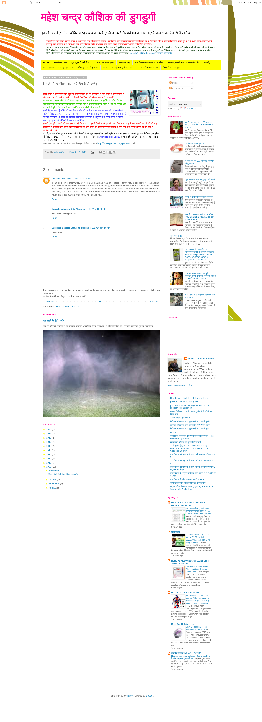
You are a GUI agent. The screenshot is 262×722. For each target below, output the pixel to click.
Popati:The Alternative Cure (185, 592)
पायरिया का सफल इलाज (105, 62)
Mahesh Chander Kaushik (201, 358)
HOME (46, 62)
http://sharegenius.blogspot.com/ (114, 143)
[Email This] (100, 152)
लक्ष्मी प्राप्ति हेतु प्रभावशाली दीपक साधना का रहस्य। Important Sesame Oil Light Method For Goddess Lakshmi (190, 448)
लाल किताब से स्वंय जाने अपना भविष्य (149, 62)
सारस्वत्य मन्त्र (124, 62)
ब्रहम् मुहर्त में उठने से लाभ (81, 62)
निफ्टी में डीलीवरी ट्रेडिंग (172, 67)
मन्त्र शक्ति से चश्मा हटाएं (148, 67)
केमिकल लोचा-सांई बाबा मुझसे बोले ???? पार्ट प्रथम (190, 428)
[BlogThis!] (104, 152)
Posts (175, 83)
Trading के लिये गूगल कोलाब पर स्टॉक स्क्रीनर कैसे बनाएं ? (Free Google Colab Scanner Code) (199, 511)
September (54, 483)
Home (102, 301)
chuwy (129, 696)
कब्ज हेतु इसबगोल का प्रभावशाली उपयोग (183, 62)
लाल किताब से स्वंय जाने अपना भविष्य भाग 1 (187, 479)
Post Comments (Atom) (67, 306)
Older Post (154, 301)
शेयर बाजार (175, 532)
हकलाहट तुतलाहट (65, 67)
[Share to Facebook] (110, 152)
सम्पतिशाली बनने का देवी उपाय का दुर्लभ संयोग (187, 483)
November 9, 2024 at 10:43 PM (91, 209)
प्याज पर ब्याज (48, 67)
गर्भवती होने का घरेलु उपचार (87, 67)
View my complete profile (180, 385)
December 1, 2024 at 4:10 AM (95, 228)
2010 (49, 463)
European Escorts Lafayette (66, 228)
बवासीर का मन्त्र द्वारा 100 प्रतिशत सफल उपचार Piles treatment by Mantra (199, 125)
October (53, 479)
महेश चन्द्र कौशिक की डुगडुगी (98, 17)
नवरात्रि (207, 62)
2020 (49, 429)
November (54, 470)
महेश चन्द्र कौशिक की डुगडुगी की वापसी (200, 179)
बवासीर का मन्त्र (60, 62)
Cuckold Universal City (63, 209)
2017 (49, 438)
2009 (49, 467)
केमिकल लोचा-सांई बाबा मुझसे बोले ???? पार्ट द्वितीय (190, 425)
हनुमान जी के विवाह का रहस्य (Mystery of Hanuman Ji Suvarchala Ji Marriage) (193, 487)
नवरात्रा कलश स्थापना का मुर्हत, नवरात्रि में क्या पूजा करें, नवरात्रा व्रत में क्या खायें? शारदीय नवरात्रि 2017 (200, 276)
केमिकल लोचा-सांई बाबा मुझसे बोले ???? (118, 67)
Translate (191, 108)
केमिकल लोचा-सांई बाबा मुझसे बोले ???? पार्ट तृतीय (190, 421)
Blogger (149, 696)
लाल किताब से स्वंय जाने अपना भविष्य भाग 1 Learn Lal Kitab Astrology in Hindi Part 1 (199, 217)
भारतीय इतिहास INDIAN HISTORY (186, 653)
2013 (49, 454)
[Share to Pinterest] (114, 152)
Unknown (56, 178)
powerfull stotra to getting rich (184, 401)
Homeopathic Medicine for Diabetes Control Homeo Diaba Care (197, 569)
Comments (177, 88)
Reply (54, 199)
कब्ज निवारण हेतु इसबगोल (180, 418)
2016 (49, 442)
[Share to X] (107, 152)
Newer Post (49, 301)
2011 (49, 458)
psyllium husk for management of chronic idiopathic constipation (190, 406)
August (52, 488)
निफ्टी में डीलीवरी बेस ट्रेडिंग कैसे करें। (63, 474)
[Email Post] (92, 152)
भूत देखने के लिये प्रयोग (53, 320)
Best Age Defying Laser (183, 624)
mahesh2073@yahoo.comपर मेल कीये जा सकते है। (151, 53)
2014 (49, 450)
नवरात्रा (173, 432)
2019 (49, 433)
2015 (49, 446)
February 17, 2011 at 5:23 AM (76, 178)
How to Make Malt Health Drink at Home (189, 398)
